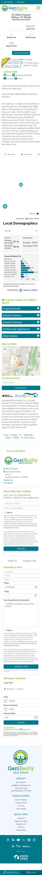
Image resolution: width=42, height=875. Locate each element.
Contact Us (8, 480)
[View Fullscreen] (5, 358)
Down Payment (11, 705)
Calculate (21, 722)
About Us (21, 827)
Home (6, 435)
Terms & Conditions (20, 526)
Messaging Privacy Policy (11, 528)
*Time (6, 591)
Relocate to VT (21, 824)
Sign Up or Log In (21, 821)
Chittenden (28, 435)
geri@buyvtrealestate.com (21, 785)
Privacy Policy (31, 526)
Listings (14, 435)
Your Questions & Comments (16, 600)
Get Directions (21, 388)
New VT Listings (21, 800)
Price (6, 697)
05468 (16, 437)
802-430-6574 (8, 2)
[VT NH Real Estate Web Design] (21, 858)
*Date (6, 583)
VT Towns (21, 806)
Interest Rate (9, 713)
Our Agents (8, 483)
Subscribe (21, 548)
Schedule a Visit (29, 561)
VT (20, 435)
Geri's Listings (21, 809)
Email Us (21, 2)
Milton (8, 437)
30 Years (9, 689)
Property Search (21, 803)
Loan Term (8, 683)
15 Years (19, 689)
